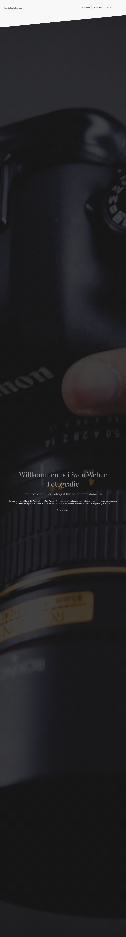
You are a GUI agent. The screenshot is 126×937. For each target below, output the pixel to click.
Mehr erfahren (63, 510)
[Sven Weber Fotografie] (22, 12)
